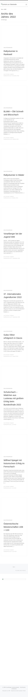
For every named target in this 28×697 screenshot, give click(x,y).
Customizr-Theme (22, 690)
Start (2, 9)
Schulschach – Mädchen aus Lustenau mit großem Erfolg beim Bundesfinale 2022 (14, 398)
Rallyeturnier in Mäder (14, 175)
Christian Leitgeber (9, 74)
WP (9, 690)
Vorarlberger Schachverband (12, 687)
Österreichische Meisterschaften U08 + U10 (13, 527)
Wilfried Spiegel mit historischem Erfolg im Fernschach (14, 463)
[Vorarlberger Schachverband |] (9, 4)
